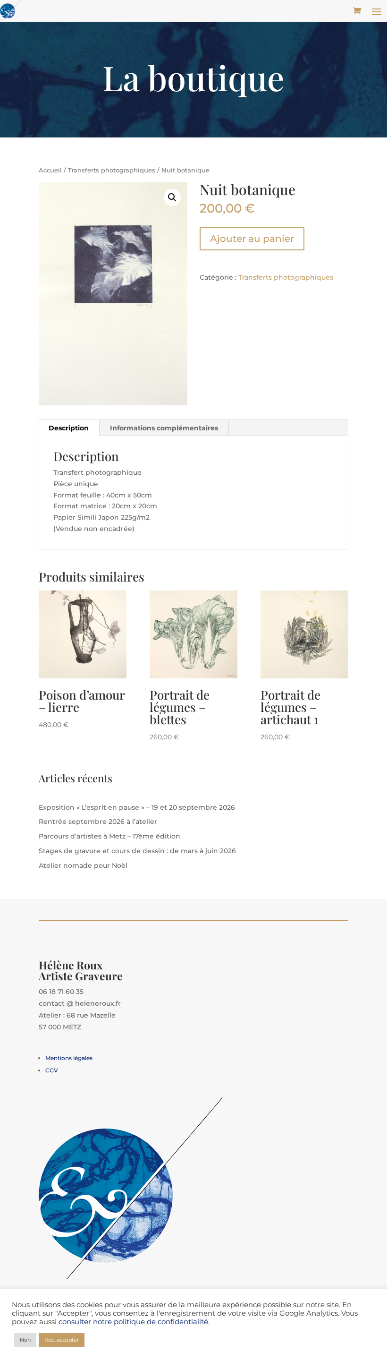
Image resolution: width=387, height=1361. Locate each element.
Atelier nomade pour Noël (83, 865)
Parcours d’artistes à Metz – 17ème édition (109, 836)
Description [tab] (69, 428)
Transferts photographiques (111, 170)
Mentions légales (69, 1057)
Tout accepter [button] (61, 1339)
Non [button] (25, 1339)
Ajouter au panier (252, 238)
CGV (51, 1070)
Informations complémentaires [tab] (164, 428)
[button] (172, 197)
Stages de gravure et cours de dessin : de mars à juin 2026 (137, 851)
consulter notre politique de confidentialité (133, 1322)
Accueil (50, 170)
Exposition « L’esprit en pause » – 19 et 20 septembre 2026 (137, 807)
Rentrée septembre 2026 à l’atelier (98, 821)
